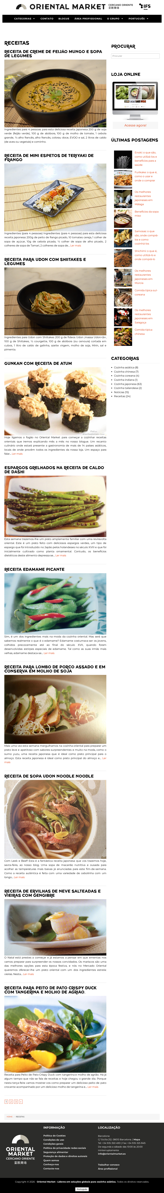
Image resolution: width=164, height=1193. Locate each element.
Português (137, 18)
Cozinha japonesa (125, 384)
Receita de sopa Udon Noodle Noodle (49, 776)
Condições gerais (53, 1144)
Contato (47, 18)
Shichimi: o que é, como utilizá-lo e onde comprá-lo (146, 255)
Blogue (63, 18)
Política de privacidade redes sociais (64, 1148)
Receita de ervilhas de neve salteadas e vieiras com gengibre (52, 893)
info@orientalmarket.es (112, 1154)
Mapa (137, 1139)
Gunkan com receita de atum (38, 363)
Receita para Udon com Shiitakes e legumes (45, 261)
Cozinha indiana (124, 379)
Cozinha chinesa (124, 371)
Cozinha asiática (124, 367)
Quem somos (51, 1160)
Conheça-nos (51, 1164)
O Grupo (113, 18)
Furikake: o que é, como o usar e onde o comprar (146, 176)
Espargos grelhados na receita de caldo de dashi (54, 470)
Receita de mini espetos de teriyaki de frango (49, 157)
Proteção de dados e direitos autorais (65, 1156)
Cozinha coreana (124, 375)
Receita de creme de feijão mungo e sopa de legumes (53, 53)
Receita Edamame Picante (34, 569)
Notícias (119, 392)
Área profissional (88, 18)
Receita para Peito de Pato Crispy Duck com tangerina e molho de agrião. (50, 990)
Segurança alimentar (55, 1152)
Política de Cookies (54, 1135)
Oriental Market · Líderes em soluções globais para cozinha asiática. (76, 1181)
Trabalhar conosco (108, 1164)
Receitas (119, 396)
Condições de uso (53, 1139)
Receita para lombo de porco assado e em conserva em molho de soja (54, 669)
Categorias (22, 18)
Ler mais (75, 245)
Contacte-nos (51, 1168)
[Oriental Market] (75, 6)
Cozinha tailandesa (126, 388)
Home (9, 1117)
